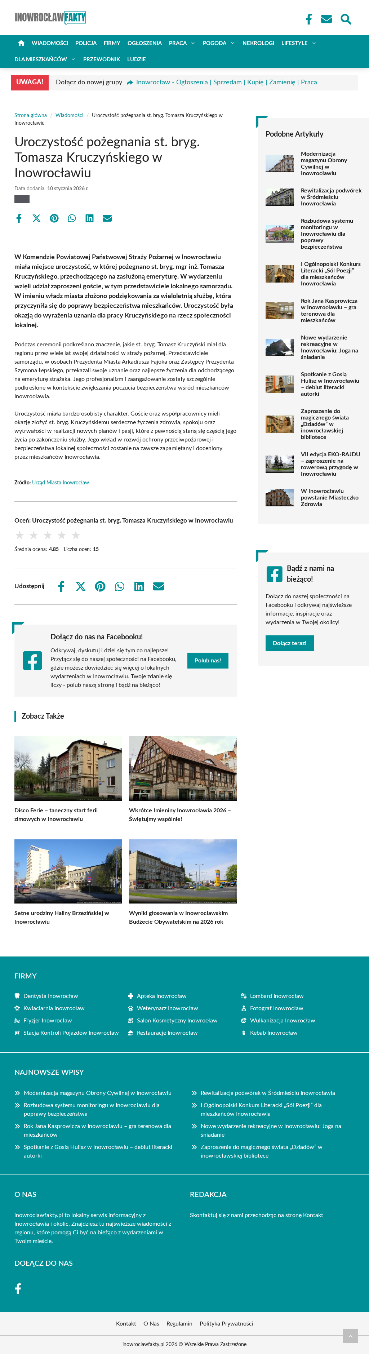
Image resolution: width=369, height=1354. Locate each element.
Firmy (112, 43)
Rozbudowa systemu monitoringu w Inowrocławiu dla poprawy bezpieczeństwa (327, 234)
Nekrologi (258, 43)
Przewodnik (101, 59)
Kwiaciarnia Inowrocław (54, 1008)
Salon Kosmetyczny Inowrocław (177, 1021)
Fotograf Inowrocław (276, 1008)
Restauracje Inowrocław (167, 1033)
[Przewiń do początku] (350, 1336)
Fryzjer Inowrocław (47, 1021)
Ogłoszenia (145, 43)
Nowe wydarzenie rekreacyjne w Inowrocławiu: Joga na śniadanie (329, 347)
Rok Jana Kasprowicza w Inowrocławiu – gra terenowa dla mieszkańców (329, 310)
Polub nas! (208, 660)
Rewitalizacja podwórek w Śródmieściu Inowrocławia (331, 197)
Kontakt (313, 1215)
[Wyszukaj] (346, 18)
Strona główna (30, 115)
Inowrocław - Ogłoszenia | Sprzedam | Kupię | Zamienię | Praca (226, 82)
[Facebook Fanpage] (307, 19)
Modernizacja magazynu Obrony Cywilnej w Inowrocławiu (324, 163)
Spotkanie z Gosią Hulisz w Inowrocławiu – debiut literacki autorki (330, 384)
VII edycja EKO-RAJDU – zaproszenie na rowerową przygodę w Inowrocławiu (330, 464)
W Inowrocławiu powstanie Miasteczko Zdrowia (330, 497)
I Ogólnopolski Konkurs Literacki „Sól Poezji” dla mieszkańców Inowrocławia (331, 274)
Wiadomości (50, 43)
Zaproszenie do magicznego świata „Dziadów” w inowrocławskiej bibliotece (325, 424)
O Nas (151, 1324)
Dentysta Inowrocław (50, 996)
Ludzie (136, 59)
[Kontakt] (326, 19)
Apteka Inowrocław (162, 996)
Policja (86, 43)
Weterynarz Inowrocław (167, 1008)
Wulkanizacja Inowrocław (282, 1021)
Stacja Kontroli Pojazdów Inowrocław (71, 1033)
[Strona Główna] (21, 43)
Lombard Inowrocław (277, 996)
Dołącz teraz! (290, 643)
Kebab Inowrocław (274, 1033)
